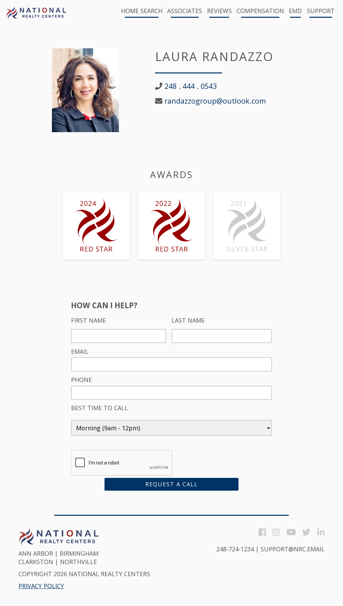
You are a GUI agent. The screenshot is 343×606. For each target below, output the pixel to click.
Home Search (141, 11)
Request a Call (171, 484)
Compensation (260, 11)
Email (79, 351)
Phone (81, 380)
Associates (184, 11)
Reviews (219, 11)
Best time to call (99, 408)
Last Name (188, 320)
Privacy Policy (41, 586)
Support (321, 11)
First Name (88, 320)
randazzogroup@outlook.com (215, 101)
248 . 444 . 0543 (190, 86)
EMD (295, 11)
